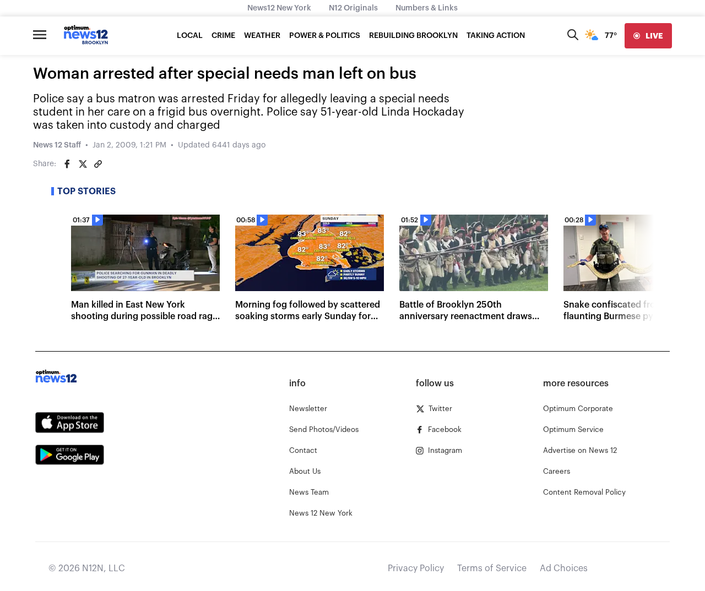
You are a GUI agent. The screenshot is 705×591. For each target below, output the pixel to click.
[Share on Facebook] (67, 164)
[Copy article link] (98, 164)
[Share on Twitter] (82, 164)
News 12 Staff (57, 145)
